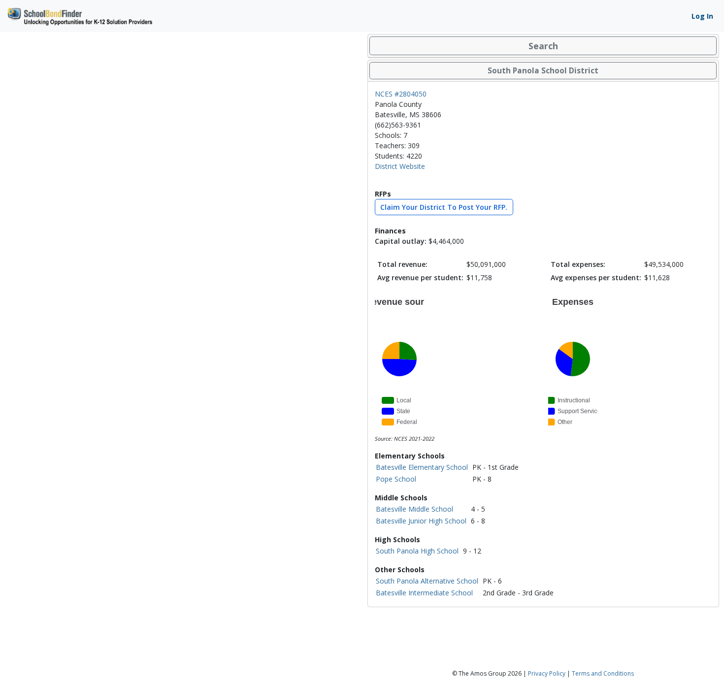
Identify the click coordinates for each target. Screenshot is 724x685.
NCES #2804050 (401, 93)
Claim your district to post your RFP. (443, 207)
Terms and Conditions (603, 673)
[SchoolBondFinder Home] (79, 15)
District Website (400, 166)
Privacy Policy (546, 673)
